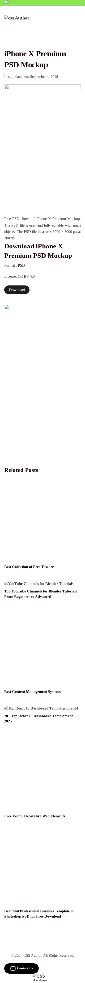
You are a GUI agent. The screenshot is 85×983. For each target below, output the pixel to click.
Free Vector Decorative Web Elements (34, 816)
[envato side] (39, 375)
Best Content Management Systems (32, 692)
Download (17, 290)
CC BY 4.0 (26, 276)
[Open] (78, 22)
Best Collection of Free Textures (29, 567)
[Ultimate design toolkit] (42, 114)
